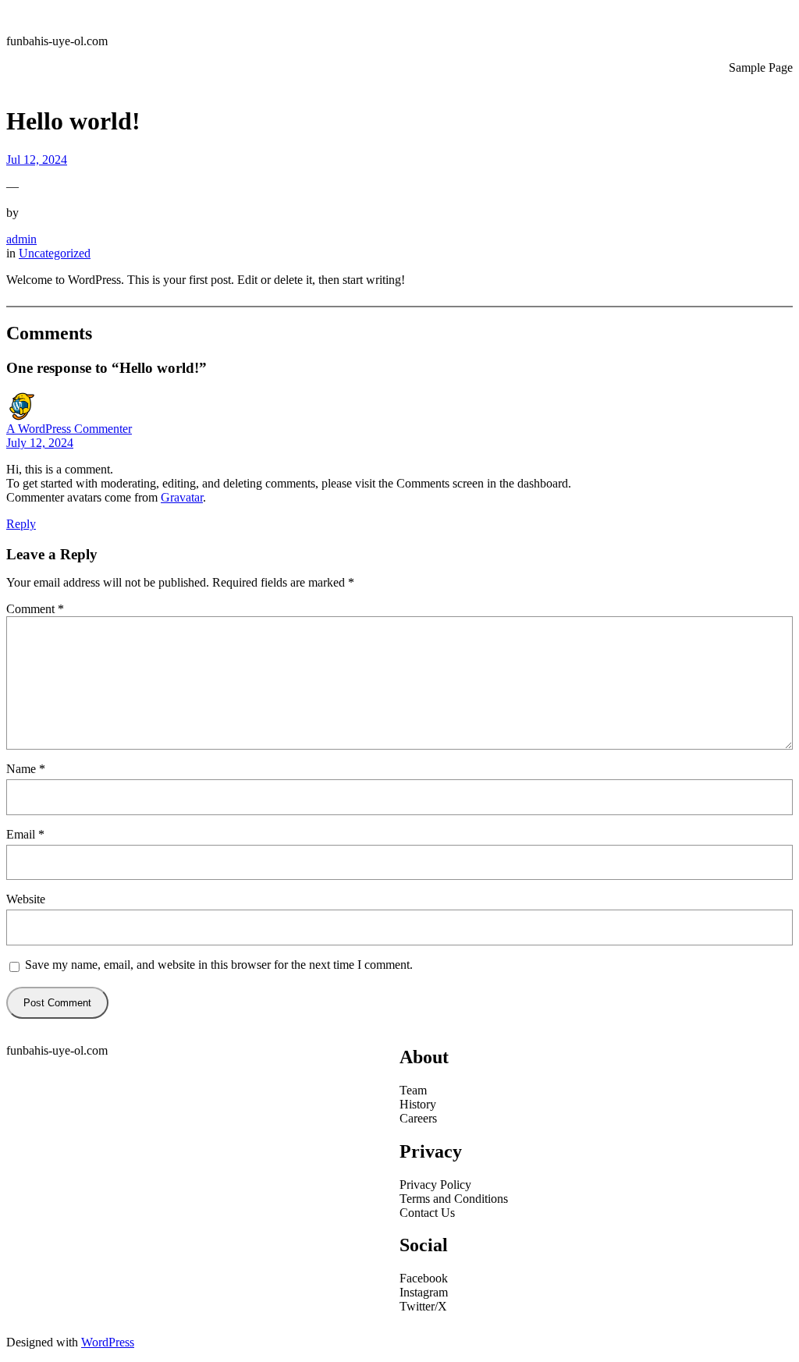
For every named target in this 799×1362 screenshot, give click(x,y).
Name (25, 768)
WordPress (107, 1342)
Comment (35, 608)
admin (21, 239)
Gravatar (182, 497)
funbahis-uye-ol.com (57, 41)
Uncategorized (55, 253)
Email (25, 834)
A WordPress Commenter (69, 428)
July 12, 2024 (39, 442)
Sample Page (761, 67)
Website (25, 899)
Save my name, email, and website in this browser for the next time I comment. (219, 964)
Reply (21, 523)
